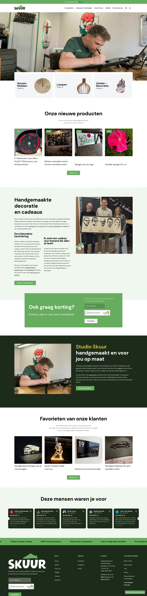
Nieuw (18, 131)
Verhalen (57, 580)
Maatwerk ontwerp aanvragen (135, 592)
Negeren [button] (80, 2)
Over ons (57, 569)
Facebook (81, 561)
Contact (57, 576)
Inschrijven (91, 321)
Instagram (81, 565)
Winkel (57, 565)
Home (56, 561)
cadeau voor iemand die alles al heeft (57, 241)
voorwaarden (128, 579)
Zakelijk (57, 572)
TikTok (80, 569)
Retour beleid (128, 576)
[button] (129, 8)
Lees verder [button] (13, 526)
